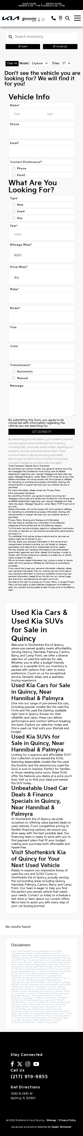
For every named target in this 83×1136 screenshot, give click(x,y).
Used (21, 211)
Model (15, 308)
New (20, 205)
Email (14, 143)
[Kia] (10, 18)
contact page (64, 576)
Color (14, 346)
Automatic (25, 371)
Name (15, 105)
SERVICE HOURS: (54, 5)
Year (14, 226)
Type (14, 198)
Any (19, 218)
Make (14, 289)
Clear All (12, 63)
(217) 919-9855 (29, 1077)
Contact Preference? (26, 162)
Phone (14, 124)
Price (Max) (19, 267)
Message (16, 386)
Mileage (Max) (21, 245)
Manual (22, 378)
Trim (13, 327)
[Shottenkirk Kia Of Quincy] (36, 18)
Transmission (20, 365)
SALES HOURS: (29, 5)
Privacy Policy (53, 490)
